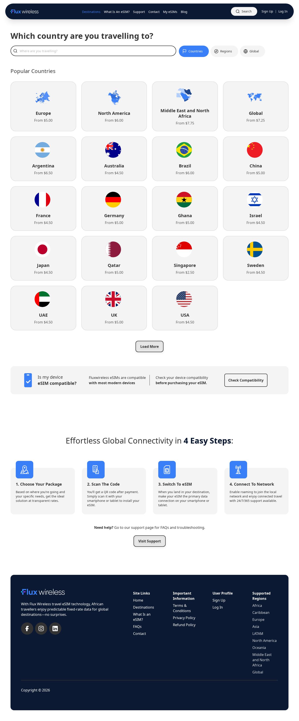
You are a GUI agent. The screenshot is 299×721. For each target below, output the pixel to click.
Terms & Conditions (182, 608)
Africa (257, 605)
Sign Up (267, 11)
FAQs (137, 626)
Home (138, 600)
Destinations (143, 607)
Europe (258, 619)
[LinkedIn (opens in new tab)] (55, 628)
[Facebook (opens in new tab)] (27, 628)
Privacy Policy (184, 617)
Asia (255, 626)
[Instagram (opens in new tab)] (41, 628)
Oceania (259, 647)
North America (264, 640)
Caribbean (260, 612)
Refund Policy (184, 624)
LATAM (257, 633)
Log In (283, 11)
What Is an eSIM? (142, 617)
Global (257, 672)
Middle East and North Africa (262, 660)
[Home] (25, 11)
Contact (139, 633)
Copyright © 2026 (35, 690)
